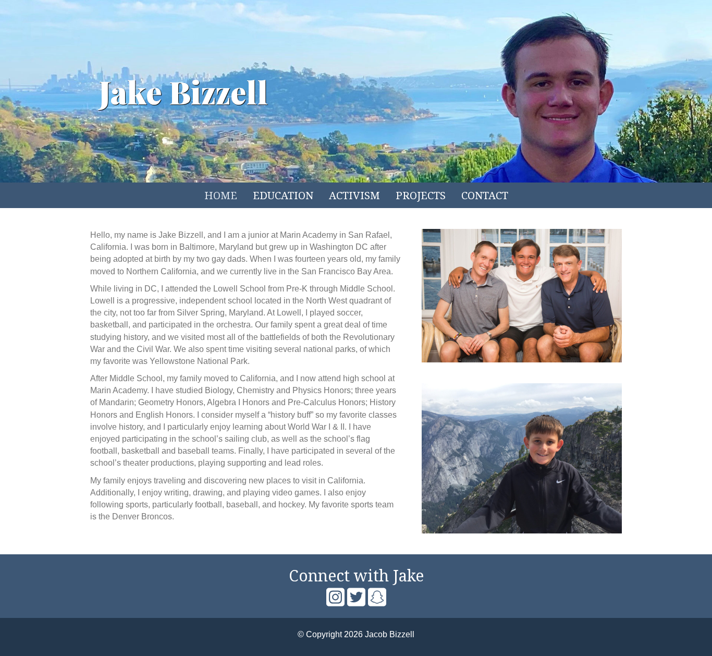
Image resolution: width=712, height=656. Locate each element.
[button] (335, 597)
